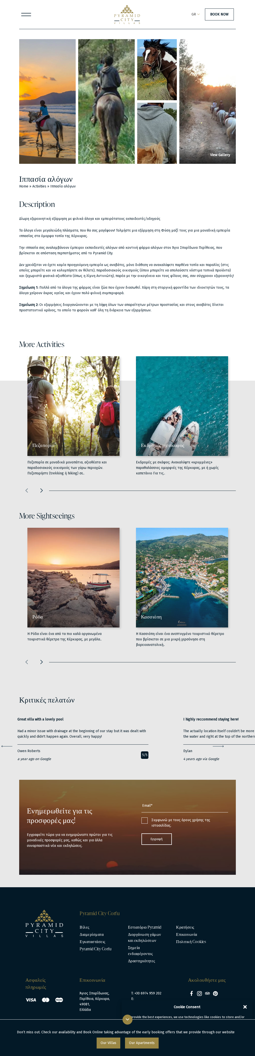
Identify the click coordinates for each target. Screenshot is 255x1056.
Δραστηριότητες (141, 961)
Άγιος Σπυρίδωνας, (94, 993)
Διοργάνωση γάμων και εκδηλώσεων (144, 937)
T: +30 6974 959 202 (146, 993)
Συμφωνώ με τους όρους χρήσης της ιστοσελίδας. (180, 823)
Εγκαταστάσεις (92, 941)
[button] (245, 1006)
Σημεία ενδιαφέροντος (140, 950)
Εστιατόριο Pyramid (144, 927)
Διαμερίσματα (92, 934)
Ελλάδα (85, 1010)
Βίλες (84, 927)
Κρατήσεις (185, 927)
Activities (39, 186)
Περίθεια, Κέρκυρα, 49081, (94, 1001)
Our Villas (108, 1043)
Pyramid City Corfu (95, 949)
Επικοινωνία (186, 934)
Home (23, 186)
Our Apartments (142, 1043)
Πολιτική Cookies (191, 941)
